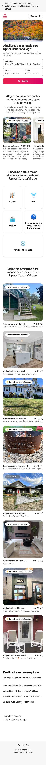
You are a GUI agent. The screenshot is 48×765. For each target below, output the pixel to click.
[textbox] (13, 73)
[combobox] (23, 64)
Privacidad (18, 752)
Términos (29, 752)
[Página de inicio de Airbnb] (5, 16)
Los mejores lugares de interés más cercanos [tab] (22, 678)
